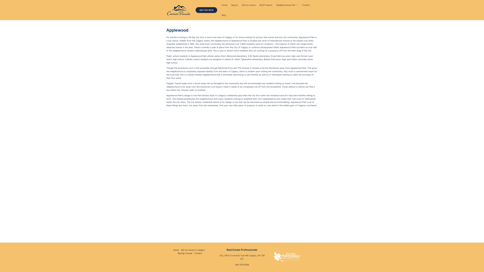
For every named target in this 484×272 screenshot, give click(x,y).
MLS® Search (266, 5)
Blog (224, 15)
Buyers (234, 5)
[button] (206, 10)
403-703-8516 (242, 264)
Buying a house (185, 253)
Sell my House (248, 5)
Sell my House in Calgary (193, 250)
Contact (306, 5)
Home (224, 5)
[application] (296, 5)
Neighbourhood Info (285, 5)
